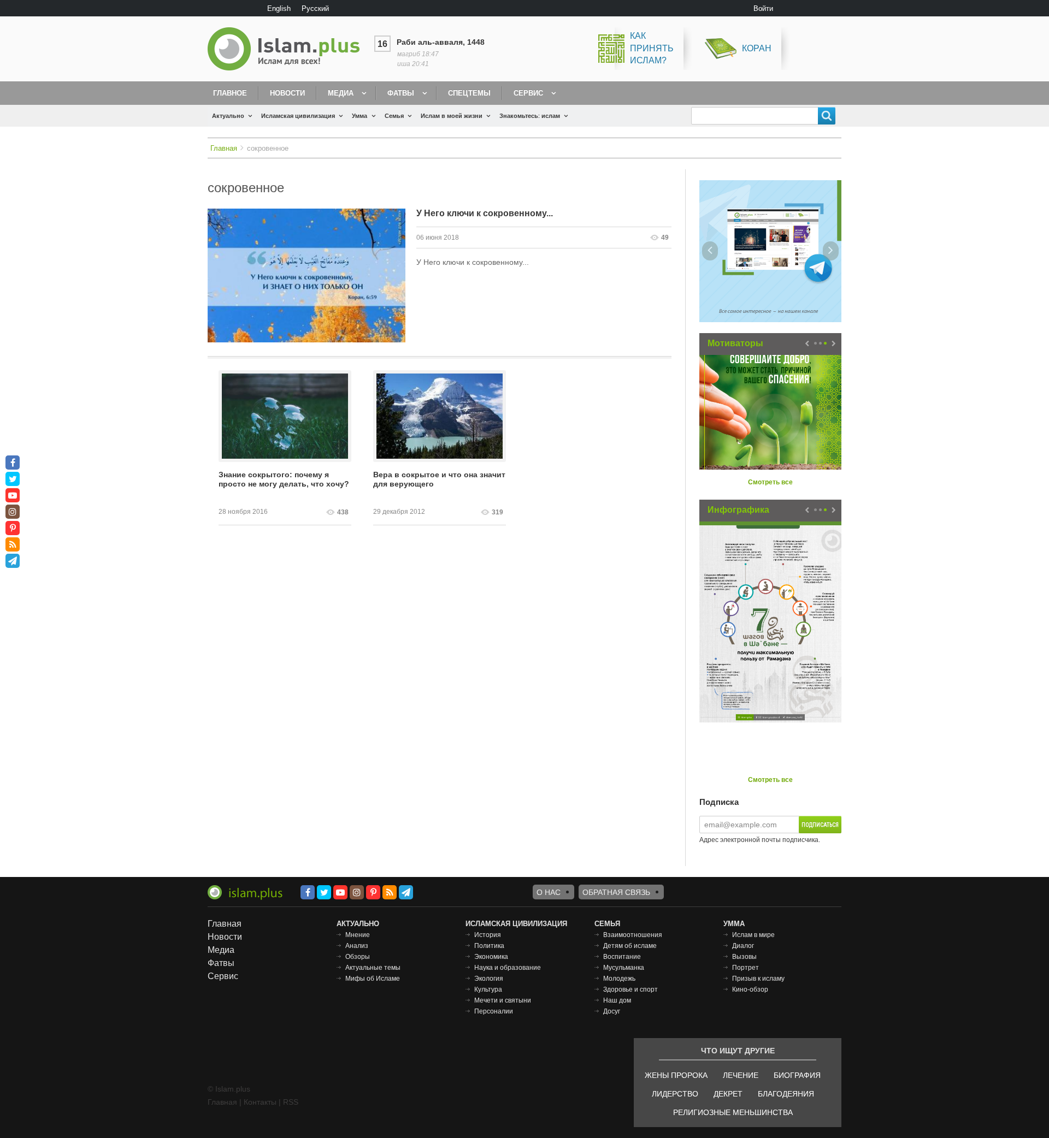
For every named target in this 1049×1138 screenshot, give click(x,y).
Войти (763, 8)
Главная (223, 148)
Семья (394, 116)
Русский (315, 8)
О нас (549, 892)
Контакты (260, 1102)
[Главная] (288, 48)
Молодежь (619, 978)
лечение (740, 1075)
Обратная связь (616, 892)
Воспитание (622, 957)
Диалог (743, 946)
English (279, 8)
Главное (230, 93)
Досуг (611, 1011)
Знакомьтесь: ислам (529, 116)
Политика (489, 946)
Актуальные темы (372, 967)
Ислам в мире (753, 935)
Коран (756, 48)
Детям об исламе (630, 946)
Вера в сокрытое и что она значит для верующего (439, 479)
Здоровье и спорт (630, 989)
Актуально (228, 116)
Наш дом (617, 1000)
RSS (290, 1102)
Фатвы (400, 93)
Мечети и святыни (502, 1000)
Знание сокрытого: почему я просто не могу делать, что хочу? (284, 479)
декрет (728, 1093)
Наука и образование (507, 967)
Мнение (357, 935)
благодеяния (786, 1093)
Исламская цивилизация (298, 116)
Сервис (528, 93)
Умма (359, 116)
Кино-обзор (750, 989)
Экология (488, 978)
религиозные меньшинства (733, 1112)
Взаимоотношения (632, 935)
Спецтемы (469, 93)
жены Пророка (676, 1075)
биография (797, 1075)
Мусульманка (623, 967)
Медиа (340, 93)
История (487, 935)
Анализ (356, 946)
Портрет (745, 967)
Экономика (491, 957)
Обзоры (357, 957)
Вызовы (744, 957)
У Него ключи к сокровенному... (484, 213)
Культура (488, 989)
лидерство (675, 1093)
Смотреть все (770, 482)
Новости (287, 93)
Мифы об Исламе (372, 978)
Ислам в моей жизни (451, 116)
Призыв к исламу (758, 978)
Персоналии (493, 1011)
